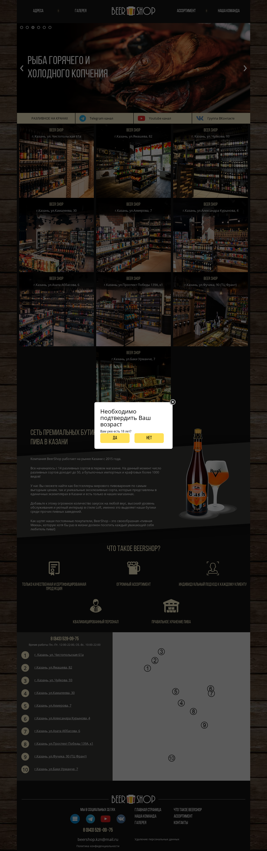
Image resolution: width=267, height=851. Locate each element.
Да (115, 438)
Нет (149, 438)
